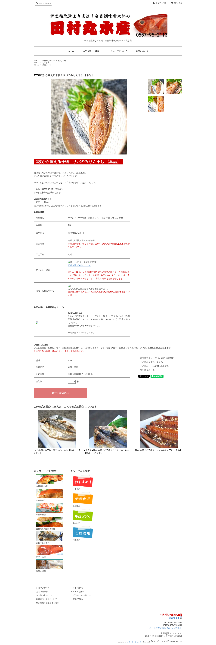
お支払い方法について (45, 595)
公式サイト (174, 618)
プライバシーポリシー (82, 595)
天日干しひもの (48, 61)
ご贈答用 (76, 540)
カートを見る (78, 591)
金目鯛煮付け (42, 500)
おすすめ (45, 63)
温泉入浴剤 (41, 571)
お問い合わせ (142, 51)
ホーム (71, 51)
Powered (146, 642)
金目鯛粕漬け (42, 514)
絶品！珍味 (41, 557)
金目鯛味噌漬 (42, 486)
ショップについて (119, 51)
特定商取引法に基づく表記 (47, 603)
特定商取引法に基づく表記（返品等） (157, 358)
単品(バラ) (62, 61)
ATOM (80, 599)
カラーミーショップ (134, 642)
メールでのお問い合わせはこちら (165, 628)
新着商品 (76, 506)
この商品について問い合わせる (154, 366)
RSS (75, 599)
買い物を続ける (147, 370)
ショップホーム (42, 588)
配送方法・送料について (79, 265)
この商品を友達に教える (151, 362)
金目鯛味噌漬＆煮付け (45, 529)
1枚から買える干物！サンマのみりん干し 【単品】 (158, 450)
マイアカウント (162, 3)
